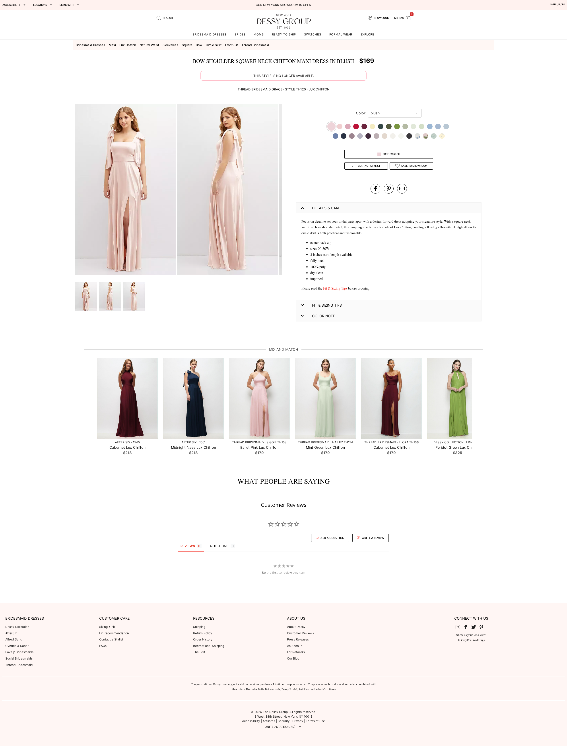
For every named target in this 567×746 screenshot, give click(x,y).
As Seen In (294, 646)
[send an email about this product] (402, 189)
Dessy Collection (17, 627)
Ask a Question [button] (332, 538)
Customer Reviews (300, 633)
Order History (202, 639)
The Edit (199, 652)
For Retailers (296, 652)
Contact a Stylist (111, 639)
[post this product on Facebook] (375, 189)
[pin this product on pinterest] (389, 189)
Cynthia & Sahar (17, 646)
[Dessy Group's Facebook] (467, 627)
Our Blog (293, 658)
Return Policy (202, 633)
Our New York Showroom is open (283, 5)
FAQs (103, 646)
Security (284, 721)
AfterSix (11, 633)
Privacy (297, 721)
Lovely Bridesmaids (19, 652)
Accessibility (251, 721)
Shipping (199, 627)
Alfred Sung (13, 639)
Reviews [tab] (188, 546)
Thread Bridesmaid (19, 665)
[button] (126, 190)
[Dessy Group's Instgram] (460, 627)
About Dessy (296, 627)
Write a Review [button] (373, 538)
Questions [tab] (219, 546)
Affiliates (269, 721)
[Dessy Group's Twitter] (475, 627)
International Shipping (208, 646)
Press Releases (298, 639)
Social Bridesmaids (19, 658)
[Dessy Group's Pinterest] (483, 627)
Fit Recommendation (114, 633)
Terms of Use (315, 721)
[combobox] (391, 113)
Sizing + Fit (107, 627)
